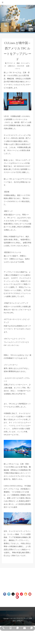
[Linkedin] (8, 594)
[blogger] (25, 594)
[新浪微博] (21, 594)
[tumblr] (17, 594)
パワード (17, 68)
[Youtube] (29, 594)
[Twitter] (13, 594)
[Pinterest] (17, 597)
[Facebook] (4, 594)
